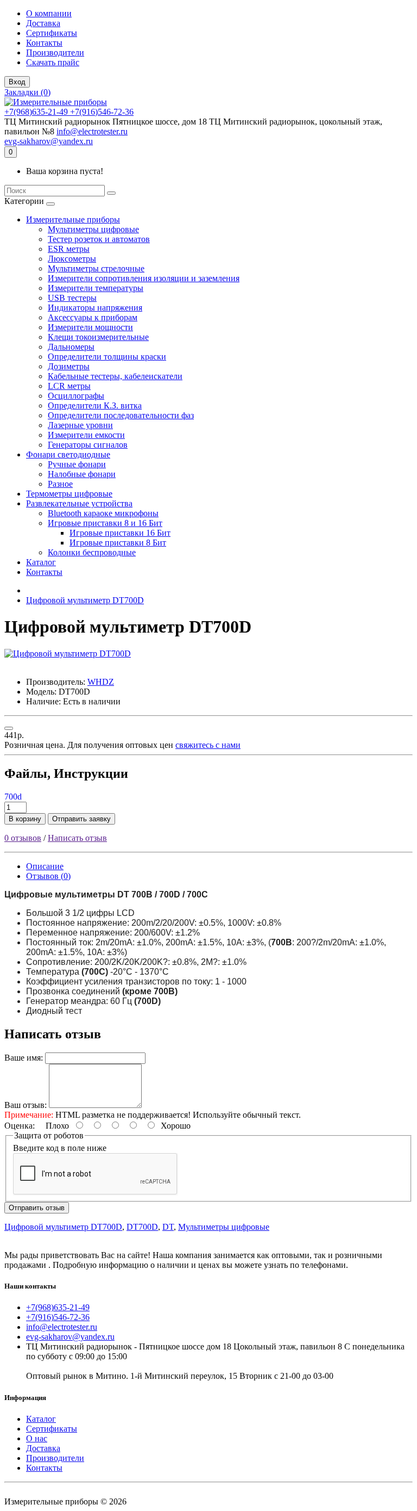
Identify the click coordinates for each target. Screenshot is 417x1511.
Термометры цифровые (69, 493)
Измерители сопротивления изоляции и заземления (143, 278)
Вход (17, 82)
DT (168, 1226)
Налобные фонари (82, 474)
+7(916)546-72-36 (102, 111)
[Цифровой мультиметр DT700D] (67, 653)
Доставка (43, 23)
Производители (55, 52)
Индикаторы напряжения (95, 307)
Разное (60, 483)
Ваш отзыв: (25, 1105)
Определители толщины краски (107, 356)
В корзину (25, 819)
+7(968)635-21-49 (37, 111)
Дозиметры (69, 366)
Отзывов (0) (48, 876)
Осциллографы (76, 395)
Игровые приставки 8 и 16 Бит (105, 523)
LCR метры (69, 386)
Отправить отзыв (37, 1208)
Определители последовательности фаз (121, 415)
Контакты (44, 42)
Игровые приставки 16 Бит (120, 532)
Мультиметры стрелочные (96, 268)
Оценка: (19, 1125)
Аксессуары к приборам (92, 317)
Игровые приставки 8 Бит (118, 542)
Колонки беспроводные (92, 552)
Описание (45, 866)
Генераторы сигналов (88, 444)
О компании (49, 13)
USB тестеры (72, 297)
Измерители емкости (86, 434)
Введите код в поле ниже (59, 1148)
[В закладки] (8, 728)
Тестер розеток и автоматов (99, 239)
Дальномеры (71, 346)
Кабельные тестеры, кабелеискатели (115, 376)
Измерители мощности (90, 327)
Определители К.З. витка (95, 405)
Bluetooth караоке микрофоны (103, 513)
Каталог (41, 562)
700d (13, 796)
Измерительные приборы (73, 219)
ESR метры (69, 248)
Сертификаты (51, 33)
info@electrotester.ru (92, 131)
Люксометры (72, 258)
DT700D (142, 1226)
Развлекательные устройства (79, 503)
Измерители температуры (95, 288)
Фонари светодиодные (68, 454)
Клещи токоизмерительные (98, 337)
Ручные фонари (77, 464)
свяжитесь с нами (208, 745)
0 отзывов (22, 838)
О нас (36, 1438)
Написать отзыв (77, 838)
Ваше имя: (23, 1057)
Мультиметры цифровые (93, 229)
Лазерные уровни (80, 425)
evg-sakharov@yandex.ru (48, 141)
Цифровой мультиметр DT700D (85, 600)
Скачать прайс (52, 62)
